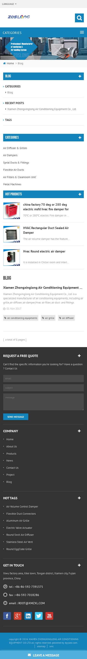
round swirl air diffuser (20, 535)
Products (11, 453)
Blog (10, 92)
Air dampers (10, 155)
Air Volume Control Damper (22, 506)
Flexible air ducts (13, 170)
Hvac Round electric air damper (44, 251)
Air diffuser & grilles (15, 148)
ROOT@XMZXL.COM (31, 603)
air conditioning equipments (22, 317)
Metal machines (12, 184)
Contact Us (12, 468)
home (10, 63)
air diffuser (68, 317)
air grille (49, 317)
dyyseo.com (71, 642)
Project (10, 474)
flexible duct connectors (21, 513)
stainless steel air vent (19, 542)
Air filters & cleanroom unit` (20, 177)
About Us (11, 446)
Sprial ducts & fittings (16, 162)
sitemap (41, 646)
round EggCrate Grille (19, 549)
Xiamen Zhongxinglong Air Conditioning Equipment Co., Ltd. (42, 109)
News (9, 460)
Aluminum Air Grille (17, 520)
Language (8, 3)
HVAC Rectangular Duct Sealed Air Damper (46, 230)
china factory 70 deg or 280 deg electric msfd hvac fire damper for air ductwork (46, 207)
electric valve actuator (19, 528)
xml (51, 646)
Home (10, 439)
